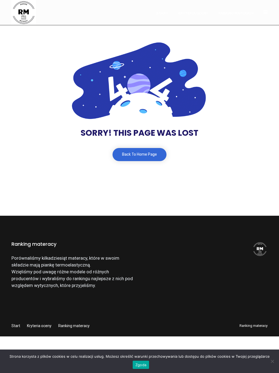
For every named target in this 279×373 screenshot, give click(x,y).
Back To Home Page (139, 154)
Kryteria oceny (193, 13)
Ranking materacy (236, 13)
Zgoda (140, 365)
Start (162, 13)
